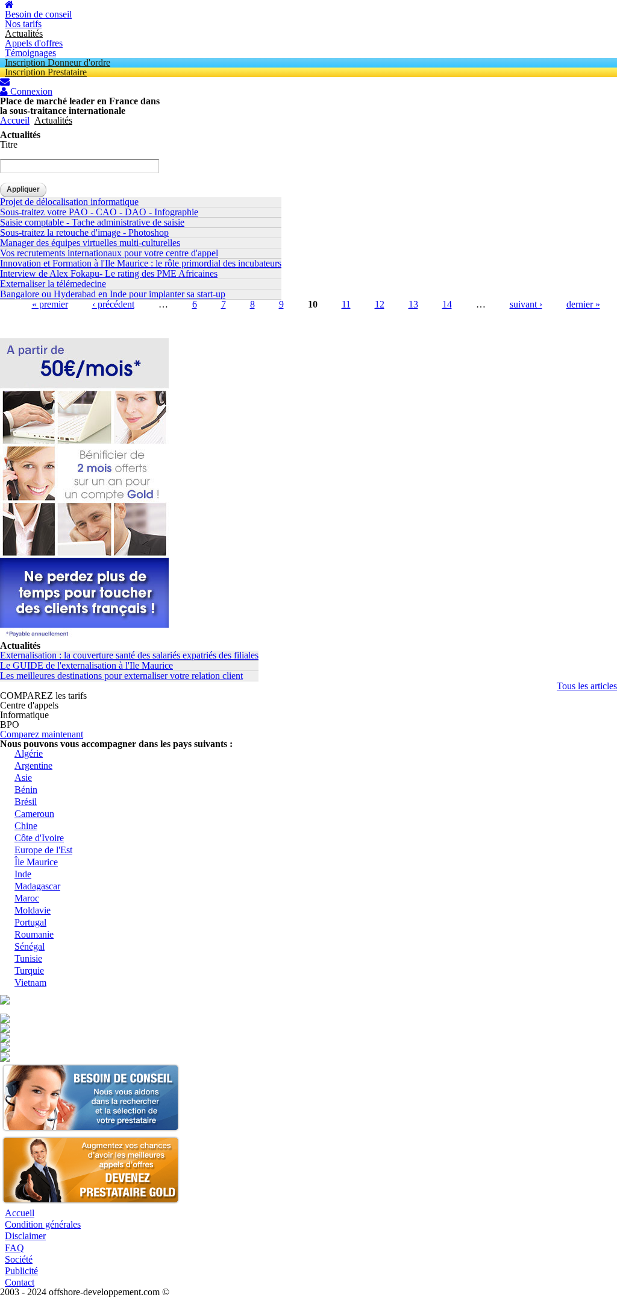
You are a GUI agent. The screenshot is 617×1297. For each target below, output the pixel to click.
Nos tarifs (23, 24)
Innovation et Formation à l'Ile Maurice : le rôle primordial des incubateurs (140, 263)
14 (447, 304)
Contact (19, 1282)
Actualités (24, 33)
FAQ (14, 1248)
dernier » (583, 304)
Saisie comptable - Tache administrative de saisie (92, 222)
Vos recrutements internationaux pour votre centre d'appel (109, 253)
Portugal (30, 922)
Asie (23, 777)
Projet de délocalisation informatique (69, 202)
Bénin (25, 789)
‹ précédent (113, 304)
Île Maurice (36, 862)
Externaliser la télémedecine (53, 284)
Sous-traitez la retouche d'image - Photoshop (84, 232)
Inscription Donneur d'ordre (57, 62)
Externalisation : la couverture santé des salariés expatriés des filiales (129, 655)
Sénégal (29, 946)
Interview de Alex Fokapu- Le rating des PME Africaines (109, 273)
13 (413, 304)
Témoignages (30, 53)
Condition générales (43, 1224)
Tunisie (28, 958)
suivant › (526, 304)
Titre (8, 145)
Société (19, 1259)
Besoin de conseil (38, 14)
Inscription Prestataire (46, 72)
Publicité (21, 1271)
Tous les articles (587, 686)
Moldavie (32, 910)
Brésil (25, 802)
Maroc (26, 898)
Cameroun (34, 814)
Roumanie (34, 934)
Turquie (29, 970)
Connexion (30, 91)
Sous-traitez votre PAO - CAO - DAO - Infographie (99, 212)
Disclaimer (25, 1236)
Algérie (28, 753)
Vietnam (30, 982)
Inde (22, 874)
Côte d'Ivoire (39, 838)
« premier (50, 304)
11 (346, 304)
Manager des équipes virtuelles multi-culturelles (90, 243)
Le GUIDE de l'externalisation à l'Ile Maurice (86, 665)
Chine (25, 826)
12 (379, 304)
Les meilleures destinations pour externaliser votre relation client (121, 676)
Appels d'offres (34, 43)
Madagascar (37, 886)
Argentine (33, 765)
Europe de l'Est (43, 850)
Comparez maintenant (41, 734)
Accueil (15, 120)
